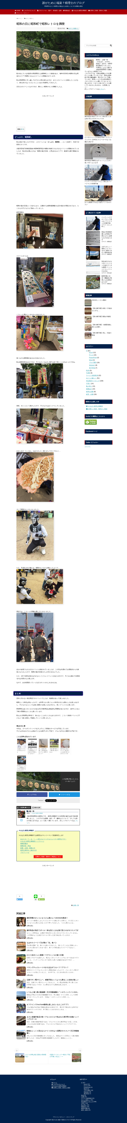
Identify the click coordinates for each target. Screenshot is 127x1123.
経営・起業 (90, 394)
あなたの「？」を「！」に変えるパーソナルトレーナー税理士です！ (43, 839)
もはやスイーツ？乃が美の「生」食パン (42, 943)
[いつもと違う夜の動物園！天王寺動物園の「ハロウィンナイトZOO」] (21, 996)
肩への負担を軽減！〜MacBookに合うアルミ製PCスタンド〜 (43, 751)
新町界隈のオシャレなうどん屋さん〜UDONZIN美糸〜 (47, 918)
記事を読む (30, 925)
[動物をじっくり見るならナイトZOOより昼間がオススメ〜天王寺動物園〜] (21, 1034)
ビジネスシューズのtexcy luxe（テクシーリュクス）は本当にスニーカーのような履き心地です (98, 140)
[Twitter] (21, 820)
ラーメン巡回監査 (92, 375)
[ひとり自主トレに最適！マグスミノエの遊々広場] (21, 959)
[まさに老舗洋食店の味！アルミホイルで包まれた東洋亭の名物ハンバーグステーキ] (21, 1020)
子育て (88, 383)
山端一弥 (76, 905)
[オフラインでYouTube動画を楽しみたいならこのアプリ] (21, 1008)
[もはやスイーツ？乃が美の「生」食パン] (21, 946)
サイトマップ (70, 1117)
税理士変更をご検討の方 (28, 850)
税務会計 (109, 241)
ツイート (88, 446)
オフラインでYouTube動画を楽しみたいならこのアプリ (48, 1004)
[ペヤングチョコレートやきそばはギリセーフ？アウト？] (21, 971)
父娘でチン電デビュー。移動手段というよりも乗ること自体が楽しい (53, 980)
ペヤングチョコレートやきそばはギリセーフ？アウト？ (48, 967)
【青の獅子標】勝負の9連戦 (101, 316)
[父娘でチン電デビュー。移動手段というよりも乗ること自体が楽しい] (21, 983)
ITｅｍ (91, 355)
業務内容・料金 (25, 846)
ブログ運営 (93, 362)
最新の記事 (37, 807)
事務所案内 (24, 843)
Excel (91, 352)
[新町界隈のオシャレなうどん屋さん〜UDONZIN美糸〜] (21, 921)
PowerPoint (93, 357)
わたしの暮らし (73, 28)
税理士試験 (90, 391)
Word (91, 360)
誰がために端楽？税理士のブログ (63, 2)
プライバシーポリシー (59, 1117)
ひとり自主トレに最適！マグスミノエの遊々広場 (45, 955)
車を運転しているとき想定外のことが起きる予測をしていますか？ (32, 751)
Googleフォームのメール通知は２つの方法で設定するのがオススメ (21, 768)
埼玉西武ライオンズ (92, 381)
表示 (22, 129)
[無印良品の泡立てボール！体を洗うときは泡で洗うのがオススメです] (21, 934)
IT (86, 351)
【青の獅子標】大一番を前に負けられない (54, 750)
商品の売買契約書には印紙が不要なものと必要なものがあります (107, 236)
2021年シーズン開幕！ (99, 300)
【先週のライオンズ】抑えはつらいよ (21, 750)
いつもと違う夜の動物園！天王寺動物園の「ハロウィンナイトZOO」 (53, 992)
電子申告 (92, 368)
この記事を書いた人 (24, 807)
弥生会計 (109, 273)
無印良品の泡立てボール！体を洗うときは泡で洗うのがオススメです (64, 751)
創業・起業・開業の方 (27, 848)
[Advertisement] (48, 110)
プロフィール (24, 852)
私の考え (89, 386)
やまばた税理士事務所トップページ (32, 841)
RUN (87, 370)
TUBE (88, 373)
